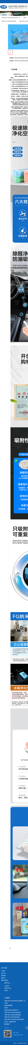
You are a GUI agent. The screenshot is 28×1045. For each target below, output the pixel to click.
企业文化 (3, 973)
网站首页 (4, 14)
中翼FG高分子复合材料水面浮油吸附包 (14, 1019)
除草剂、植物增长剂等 (10, 1021)
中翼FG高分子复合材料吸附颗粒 (8, 21)
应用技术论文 (7, 988)
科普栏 (6, 990)
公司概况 (11, 14)
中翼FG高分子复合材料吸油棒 (12, 1017)
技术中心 (18, 14)
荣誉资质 (3, 975)
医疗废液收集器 (8, 1005)
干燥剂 (6, 1003)
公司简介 (3, 971)
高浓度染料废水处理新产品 (11, 1010)
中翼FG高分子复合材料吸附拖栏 (12, 1012)
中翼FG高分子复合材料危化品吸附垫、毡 (14, 1000)
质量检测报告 (4, 980)
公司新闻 (6, 985)
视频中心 (3, 978)
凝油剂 (6, 1007)
